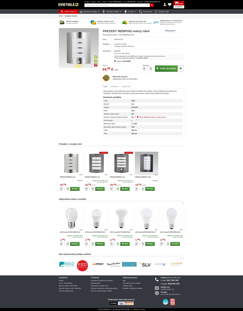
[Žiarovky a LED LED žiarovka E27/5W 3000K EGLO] (71, 218)
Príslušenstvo (147, 11)
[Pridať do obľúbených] (180, 69)
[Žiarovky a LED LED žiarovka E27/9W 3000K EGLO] (171, 218)
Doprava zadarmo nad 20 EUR (68, 285)
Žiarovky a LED (163, 11)
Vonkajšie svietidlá (70, 16)
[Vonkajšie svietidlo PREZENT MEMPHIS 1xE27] (146, 163)
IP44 (133, 110)
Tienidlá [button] (131, 11)
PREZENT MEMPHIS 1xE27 (143, 177)
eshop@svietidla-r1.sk (167, 289)
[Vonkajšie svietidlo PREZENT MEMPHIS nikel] (71, 163)
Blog (99, 1)
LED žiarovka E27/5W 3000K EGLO (70, 232)
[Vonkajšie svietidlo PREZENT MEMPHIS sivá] (96, 163)
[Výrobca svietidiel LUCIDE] (129, 264)
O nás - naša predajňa (65, 283)
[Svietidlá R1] (68, 4)
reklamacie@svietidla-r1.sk (148, 1)
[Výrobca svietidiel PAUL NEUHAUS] (114, 264)
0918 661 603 (114, 1)
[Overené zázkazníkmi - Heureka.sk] (166, 302)
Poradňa (93, 1)
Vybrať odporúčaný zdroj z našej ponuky (152, 117)
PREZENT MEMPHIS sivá (92, 177)
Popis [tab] (105, 86)
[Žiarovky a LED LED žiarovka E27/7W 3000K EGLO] (121, 218)
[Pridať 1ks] (150, 68)
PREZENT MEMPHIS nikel (67, 177)
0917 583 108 (129, 1)
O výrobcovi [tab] (115, 86)
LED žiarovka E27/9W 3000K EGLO (170, 232)
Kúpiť (75, 189)
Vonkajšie (120, 44)
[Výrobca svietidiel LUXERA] (176, 264)
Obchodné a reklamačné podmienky (102, 280)
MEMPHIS (118, 39)
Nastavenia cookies (139, 309)
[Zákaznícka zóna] (164, 4)
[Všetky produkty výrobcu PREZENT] (170, 31)
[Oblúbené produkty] (169, 4)
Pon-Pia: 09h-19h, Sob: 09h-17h (170, 294)
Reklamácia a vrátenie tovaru (99, 285)
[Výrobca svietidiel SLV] (145, 264)
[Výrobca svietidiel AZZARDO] (98, 264)
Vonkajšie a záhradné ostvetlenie (133, 288)
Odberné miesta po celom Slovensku (70, 288)
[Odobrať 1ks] (144, 68)
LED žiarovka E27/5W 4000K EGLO (95, 232)
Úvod (60, 16)
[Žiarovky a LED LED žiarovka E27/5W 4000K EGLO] (96, 218)
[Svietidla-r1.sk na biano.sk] (172, 302)
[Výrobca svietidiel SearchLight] (160, 264)
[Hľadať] (152, 5)
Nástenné (131, 46)
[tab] (105, 87)
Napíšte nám (117, 79)
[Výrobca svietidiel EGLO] (67, 264)
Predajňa (86, 1)
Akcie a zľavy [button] (70, 11)
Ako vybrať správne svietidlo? (132, 283)
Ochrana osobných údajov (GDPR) (101, 291)
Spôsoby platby (95, 283)
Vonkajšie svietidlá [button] (112, 11)
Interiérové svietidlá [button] (90, 11)
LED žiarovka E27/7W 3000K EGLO (120, 232)
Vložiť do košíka (167, 68)
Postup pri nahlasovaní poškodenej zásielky (104, 288)
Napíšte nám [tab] (126, 86)
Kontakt (104, 1)
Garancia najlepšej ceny (66, 291)
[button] (180, 148)
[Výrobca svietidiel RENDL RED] (82, 266)
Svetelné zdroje (127, 285)
